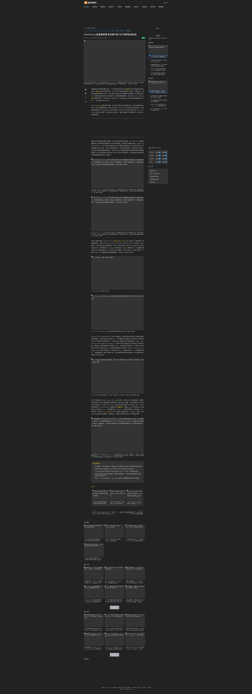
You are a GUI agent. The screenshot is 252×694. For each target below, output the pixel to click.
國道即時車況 (153, 170)
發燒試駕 (94, 7)
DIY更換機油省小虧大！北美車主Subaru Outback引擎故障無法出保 (135, 540)
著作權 (123, 687)
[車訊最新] (167, 43)
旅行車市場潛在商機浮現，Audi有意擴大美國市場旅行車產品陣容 (93, 558)
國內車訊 (86, 7)
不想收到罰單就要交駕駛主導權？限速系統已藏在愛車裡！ (100, 502)
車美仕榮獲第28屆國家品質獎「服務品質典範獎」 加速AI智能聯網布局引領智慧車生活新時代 (118, 475)
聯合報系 (134, 687)
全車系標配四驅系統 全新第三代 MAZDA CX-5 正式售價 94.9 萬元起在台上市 (94, 629)
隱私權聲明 (128, 687)
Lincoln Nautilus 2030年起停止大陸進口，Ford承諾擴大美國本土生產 (134, 502)
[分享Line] (85, 93)
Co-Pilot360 (111, 30)
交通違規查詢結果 (154, 176)
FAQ (107, 687)
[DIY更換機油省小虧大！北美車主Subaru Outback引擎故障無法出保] (135, 531)
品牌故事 (144, 7)
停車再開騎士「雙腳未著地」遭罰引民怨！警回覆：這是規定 (134, 600)
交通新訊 (119, 7)
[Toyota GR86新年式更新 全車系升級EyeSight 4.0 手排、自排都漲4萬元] (114, 620)
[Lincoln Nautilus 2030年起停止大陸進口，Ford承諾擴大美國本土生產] (134, 495)
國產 (117, 30)
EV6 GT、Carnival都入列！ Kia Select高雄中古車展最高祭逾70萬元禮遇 (117, 478)
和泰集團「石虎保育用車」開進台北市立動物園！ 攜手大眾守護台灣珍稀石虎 (118, 466)
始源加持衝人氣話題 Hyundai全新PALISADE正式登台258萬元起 (114, 469)
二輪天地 (136, 7)
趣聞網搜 (127, 7)
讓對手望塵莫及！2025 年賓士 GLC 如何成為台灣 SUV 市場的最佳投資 (135, 582)
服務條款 (120, 687)
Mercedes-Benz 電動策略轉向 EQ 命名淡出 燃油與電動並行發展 (93, 600)
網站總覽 (149, 687)
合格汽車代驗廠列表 (155, 173)
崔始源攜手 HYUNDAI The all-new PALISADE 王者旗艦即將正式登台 (93, 648)
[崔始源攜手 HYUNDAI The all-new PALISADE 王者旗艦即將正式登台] (94, 639)
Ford (86, 30)
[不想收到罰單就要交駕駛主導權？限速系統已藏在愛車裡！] (100, 495)
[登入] (164, 3)
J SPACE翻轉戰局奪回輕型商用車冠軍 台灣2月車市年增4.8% (114, 600)
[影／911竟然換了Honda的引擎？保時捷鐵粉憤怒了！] (114, 573)
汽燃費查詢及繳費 (154, 179)
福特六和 (122, 30)
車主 (100, 30)
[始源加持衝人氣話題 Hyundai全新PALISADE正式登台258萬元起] (135, 620)
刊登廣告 (103, 687)
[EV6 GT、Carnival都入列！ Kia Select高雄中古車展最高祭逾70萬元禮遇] (114, 639)
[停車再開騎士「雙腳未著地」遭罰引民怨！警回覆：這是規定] (135, 592)
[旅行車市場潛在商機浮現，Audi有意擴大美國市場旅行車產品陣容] (94, 550)
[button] (167, 3)
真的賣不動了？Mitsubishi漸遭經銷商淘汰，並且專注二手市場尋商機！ (93, 582)
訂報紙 (139, 687)
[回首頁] (92, 2)
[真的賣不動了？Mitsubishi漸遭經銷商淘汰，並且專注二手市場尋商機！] (94, 573)
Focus (90, 30)
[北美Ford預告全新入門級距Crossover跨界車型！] (117, 495)
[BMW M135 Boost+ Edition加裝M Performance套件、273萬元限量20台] (135, 639)
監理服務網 (152, 182)
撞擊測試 (129, 30)
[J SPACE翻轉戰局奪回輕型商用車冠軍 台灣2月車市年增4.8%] (114, 592)
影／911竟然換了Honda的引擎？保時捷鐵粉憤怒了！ (113, 582)
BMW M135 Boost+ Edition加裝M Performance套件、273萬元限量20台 (135, 648)
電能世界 (111, 7)
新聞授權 (114, 687)
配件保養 (152, 7)
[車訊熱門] (167, 78)
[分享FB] (85, 89)
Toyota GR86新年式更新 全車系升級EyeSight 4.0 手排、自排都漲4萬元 (116, 471)
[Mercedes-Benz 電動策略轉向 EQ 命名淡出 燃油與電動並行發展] (94, 592)
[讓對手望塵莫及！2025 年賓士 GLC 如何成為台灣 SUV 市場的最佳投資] (135, 573)
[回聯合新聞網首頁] (85, 2)
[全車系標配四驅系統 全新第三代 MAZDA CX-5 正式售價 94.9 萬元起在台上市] (94, 620)
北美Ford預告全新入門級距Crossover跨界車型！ (117, 502)
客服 (110, 687)
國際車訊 (103, 7)
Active (104, 30)
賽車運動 (160, 7)
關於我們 (144, 687)
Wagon (95, 30)
